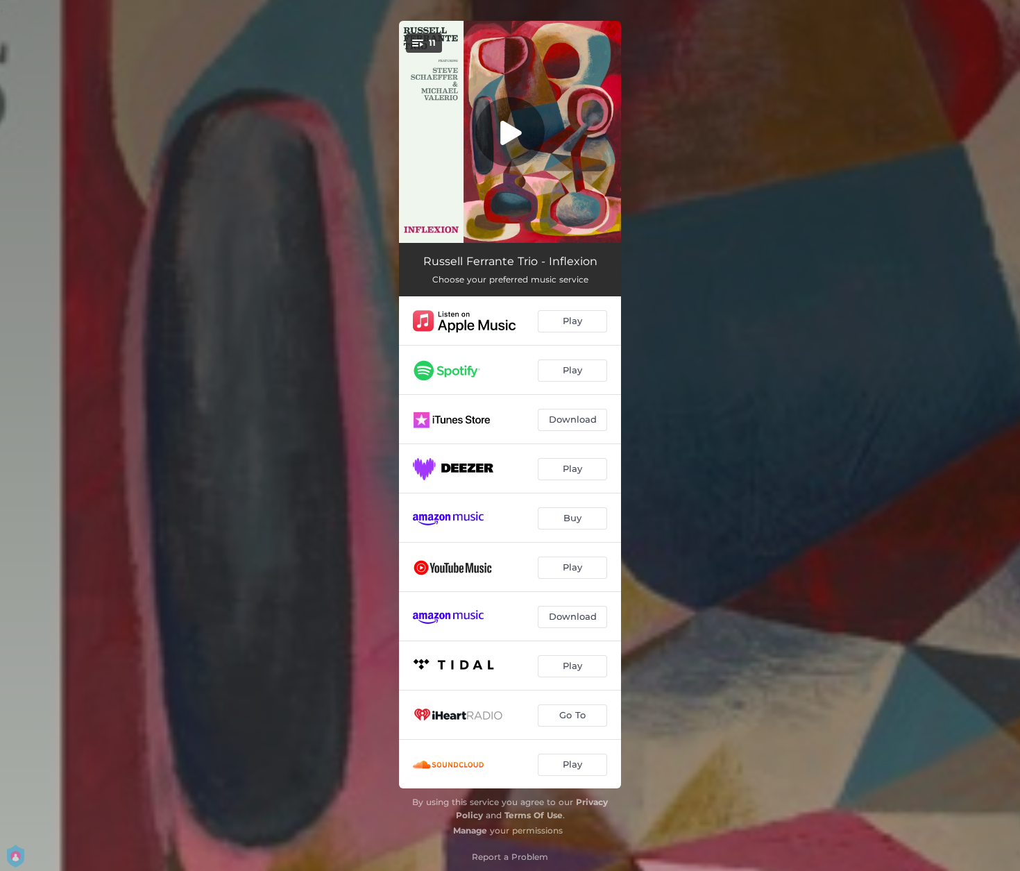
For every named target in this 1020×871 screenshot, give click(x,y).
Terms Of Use (533, 815)
